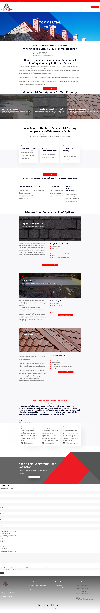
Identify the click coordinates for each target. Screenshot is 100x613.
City (1, 519)
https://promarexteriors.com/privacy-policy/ (55, 567)
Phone (2, 501)
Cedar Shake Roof (5, 536)
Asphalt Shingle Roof (6, 533)
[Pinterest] (55, 605)
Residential (4, 546)
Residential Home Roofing (27, 7)
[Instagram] (39, 605)
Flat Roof (4, 538)
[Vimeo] (60, 605)
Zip (1, 525)
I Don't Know (4, 541)
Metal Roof (4, 540)
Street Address (3, 513)
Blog (74, 7)
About (20, 7)
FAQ (56, 7)
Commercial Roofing (39, 7)
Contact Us (69, 7)
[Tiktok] (58, 605)
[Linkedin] (42, 605)
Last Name (2, 496)
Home (16, 7)
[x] (52, 605)
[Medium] (47, 605)
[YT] (45, 605)
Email (1, 507)
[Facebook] (37, 605)
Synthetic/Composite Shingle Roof (9, 535)
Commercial (4, 548)
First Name (3, 490)
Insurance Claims (62, 7)
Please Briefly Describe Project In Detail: (9, 551)
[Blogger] (50, 605)
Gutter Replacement (50, 7)
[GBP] (63, 605)
